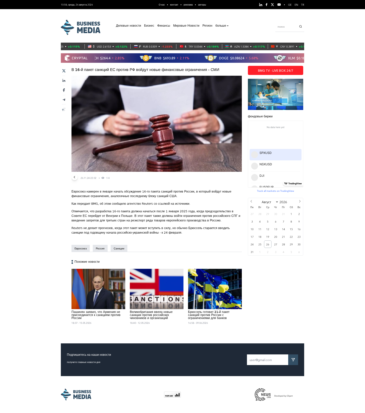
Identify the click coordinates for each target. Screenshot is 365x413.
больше (220, 25)
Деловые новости (128, 25)
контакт (174, 4)
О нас (162, 4)
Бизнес (149, 25)
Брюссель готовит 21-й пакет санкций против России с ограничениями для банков (208, 315)
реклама (188, 4)
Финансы (163, 25)
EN (296, 4)
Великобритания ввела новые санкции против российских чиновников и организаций (151, 315)
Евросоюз (81, 248)
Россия (100, 248)
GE (290, 4)
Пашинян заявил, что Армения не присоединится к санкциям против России (96, 315)
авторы (202, 4)
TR (302, 4)
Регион (207, 25)
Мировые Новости (186, 25)
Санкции (119, 248)
